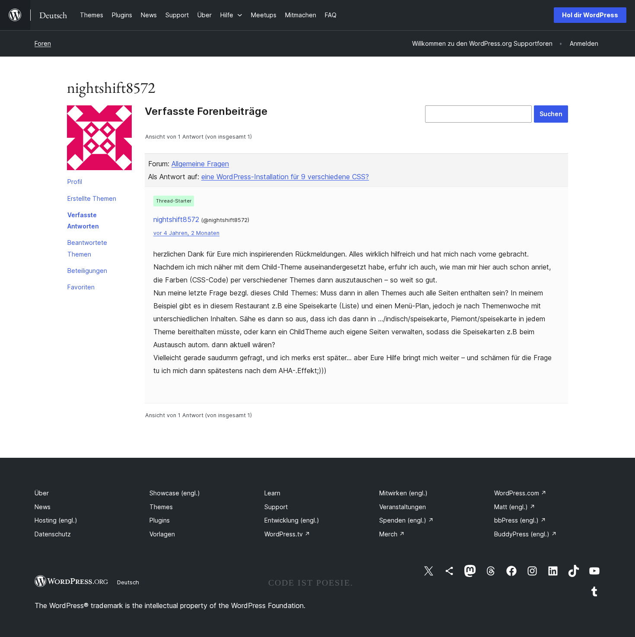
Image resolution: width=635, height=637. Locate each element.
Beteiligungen (87, 270)
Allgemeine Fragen (200, 163)
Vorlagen (162, 534)
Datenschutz (53, 534)
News (43, 506)
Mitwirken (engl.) (403, 493)
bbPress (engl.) (520, 520)
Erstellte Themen (91, 198)
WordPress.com (520, 493)
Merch (392, 534)
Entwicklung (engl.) (291, 520)
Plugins (159, 520)
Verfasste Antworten (83, 220)
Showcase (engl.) (174, 493)
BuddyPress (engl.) (525, 534)
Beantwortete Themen (87, 248)
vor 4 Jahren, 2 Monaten (186, 233)
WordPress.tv (287, 534)
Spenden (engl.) (406, 520)
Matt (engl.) (514, 506)
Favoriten (81, 287)
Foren (43, 43)
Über (42, 493)
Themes (161, 506)
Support (276, 506)
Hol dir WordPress (590, 15)
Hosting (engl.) (56, 520)
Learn (272, 493)
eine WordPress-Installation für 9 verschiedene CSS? (285, 176)
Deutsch (128, 582)
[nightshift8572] (99, 139)
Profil (74, 181)
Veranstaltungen (402, 506)
